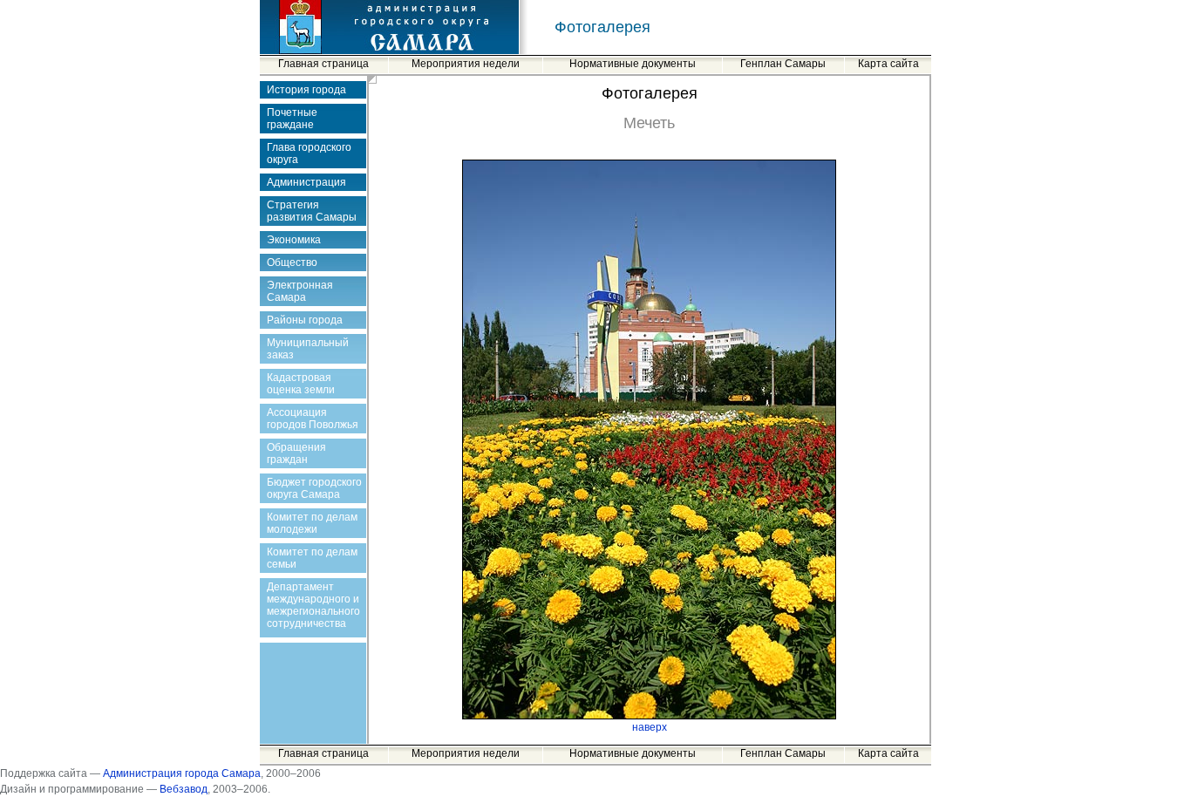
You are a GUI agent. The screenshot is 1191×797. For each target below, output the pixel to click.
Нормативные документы (632, 64)
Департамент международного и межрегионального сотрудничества (313, 605)
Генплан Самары (783, 64)
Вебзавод (184, 789)
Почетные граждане (292, 118)
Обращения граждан (296, 453)
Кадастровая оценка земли (301, 383)
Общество (292, 262)
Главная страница (323, 64)
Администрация (306, 182)
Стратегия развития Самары (312, 211)
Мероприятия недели (466, 64)
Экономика (294, 240)
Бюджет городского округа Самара (314, 488)
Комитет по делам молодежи (312, 523)
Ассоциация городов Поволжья (312, 418)
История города (306, 90)
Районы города (305, 320)
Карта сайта (888, 64)
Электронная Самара (300, 291)
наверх (649, 727)
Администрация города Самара (182, 773)
